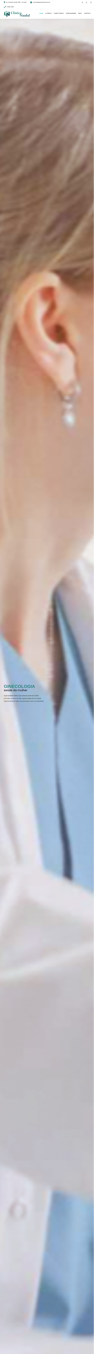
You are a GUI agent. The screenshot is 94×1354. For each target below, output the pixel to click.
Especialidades (71, 13)
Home (41, 13)
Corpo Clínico (59, 13)
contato (87, 13)
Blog (80, 13)
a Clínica (48, 13)
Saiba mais (12, 707)
